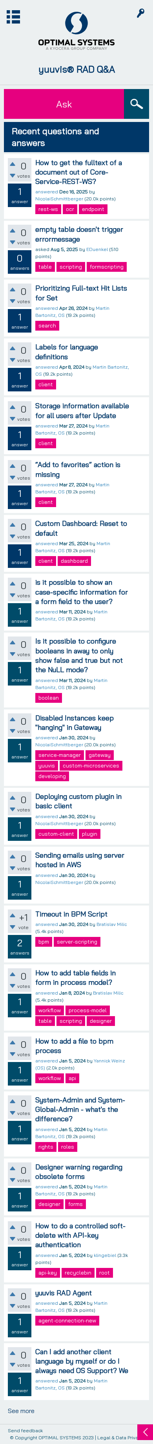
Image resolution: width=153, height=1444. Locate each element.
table (45, 266)
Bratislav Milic (112, 924)
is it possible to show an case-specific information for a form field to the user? (81, 592)
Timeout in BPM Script (71, 913)
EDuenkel (97, 249)
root (104, 1272)
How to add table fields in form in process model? (75, 977)
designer (101, 1020)
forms (75, 1204)
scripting (71, 266)
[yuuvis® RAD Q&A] (76, 30)
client (45, 384)
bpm (43, 941)
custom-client (56, 833)
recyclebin (78, 1272)
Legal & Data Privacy (120, 1437)
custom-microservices (91, 765)
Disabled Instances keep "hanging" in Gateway (74, 722)
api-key (47, 1272)
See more (21, 1411)
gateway (100, 754)
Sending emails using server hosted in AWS (79, 860)
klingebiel (105, 1255)
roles (67, 1146)
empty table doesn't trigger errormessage (79, 234)
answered (46, 192)
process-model (88, 1010)
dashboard (74, 560)
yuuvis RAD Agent (63, 1292)
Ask (64, 104)
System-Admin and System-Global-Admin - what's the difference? (80, 1109)
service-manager (59, 754)
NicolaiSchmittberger (59, 199)
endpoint (93, 209)
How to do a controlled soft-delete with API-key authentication (80, 1235)
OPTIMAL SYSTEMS (59, 1437)
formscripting (107, 266)
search (47, 325)
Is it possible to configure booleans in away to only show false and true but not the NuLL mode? (79, 655)
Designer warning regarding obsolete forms (78, 1171)
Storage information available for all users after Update (82, 410)
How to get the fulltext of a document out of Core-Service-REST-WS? (78, 172)
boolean (48, 697)
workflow (49, 1010)
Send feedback (25, 1430)
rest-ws (48, 209)
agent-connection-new (67, 1320)
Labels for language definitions (66, 351)
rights (45, 1146)
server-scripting (77, 941)
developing (52, 776)
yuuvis (46, 765)
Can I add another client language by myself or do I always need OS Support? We (81, 1361)
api (72, 1078)
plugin (89, 833)
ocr (70, 209)
